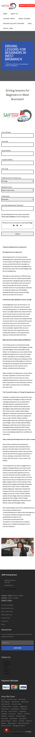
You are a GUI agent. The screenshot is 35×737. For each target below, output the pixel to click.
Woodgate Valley (19, 726)
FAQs (30, 23)
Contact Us (4, 621)
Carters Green (17, 704)
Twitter (5, 666)
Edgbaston (23, 706)
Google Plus (7, 664)
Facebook (6, 662)
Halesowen (5, 709)
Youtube (6, 671)
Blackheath (16, 702)
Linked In (6, 669)
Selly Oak (4, 718)
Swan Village (5, 721)
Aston (3, 699)
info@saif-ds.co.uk (10, 589)
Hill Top (4, 711)
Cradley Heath (6, 706)
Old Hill (27, 714)
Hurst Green (13, 711)
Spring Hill (23, 718)
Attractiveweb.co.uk (17, 733)
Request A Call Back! (27, 5)
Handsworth (15, 709)
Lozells (20, 714)
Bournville (25, 702)
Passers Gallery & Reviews (13, 23)
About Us (14, 14)
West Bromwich (23, 723)
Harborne (24, 709)
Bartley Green (12, 699)
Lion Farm (12, 714)
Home (5, 14)
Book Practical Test (7, 608)
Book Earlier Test (6, 614)
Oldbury (4, 716)
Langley (4, 714)
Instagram (6, 673)
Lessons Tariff (9, 19)
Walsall (29, 721)
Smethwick (13, 718)
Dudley (15, 706)
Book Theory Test (6, 611)
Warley (3, 723)
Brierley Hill (5, 704)
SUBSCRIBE (17, 648)
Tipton (14, 721)
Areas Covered (24, 19)
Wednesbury (12, 723)
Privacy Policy (5, 618)
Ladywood (22, 711)
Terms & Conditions (7, 605)
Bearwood (22, 699)
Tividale (21, 721)
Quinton (11, 716)
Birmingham (5, 702)
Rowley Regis (20, 716)
